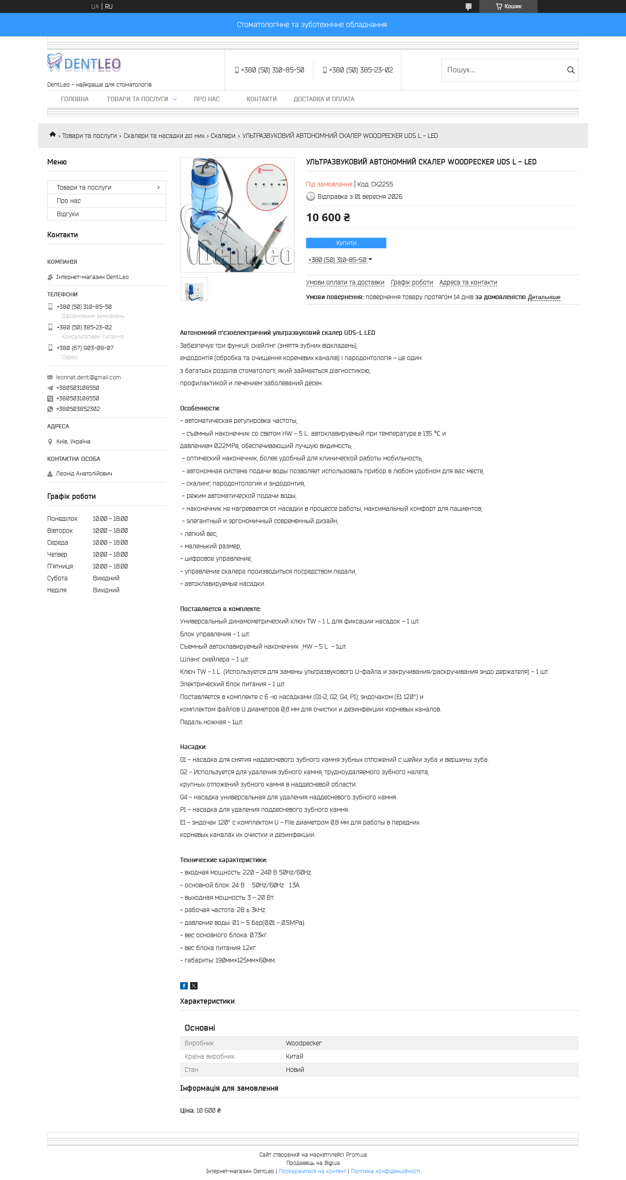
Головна (74, 99)
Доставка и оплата (324, 99)
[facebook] (184, 987)
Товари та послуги (137, 99)
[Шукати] (571, 70)
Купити (346, 242)
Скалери (223, 135)
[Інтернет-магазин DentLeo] (84, 65)
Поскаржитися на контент (312, 1171)
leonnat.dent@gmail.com (88, 377)
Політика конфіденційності (385, 1171)
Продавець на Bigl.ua (313, 1163)
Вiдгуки (68, 214)
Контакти (262, 99)
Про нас (207, 99)
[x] (194, 987)
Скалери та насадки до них (164, 135)
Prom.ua (356, 1155)
